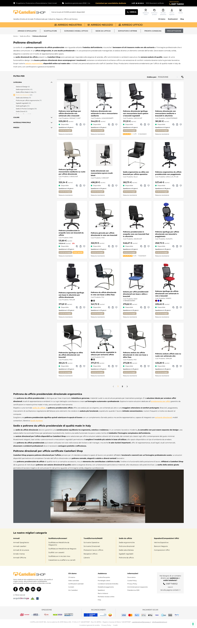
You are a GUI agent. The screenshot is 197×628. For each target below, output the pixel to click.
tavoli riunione (36, 421)
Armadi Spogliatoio (21, 542)
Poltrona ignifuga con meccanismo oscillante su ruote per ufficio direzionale (72, 171)
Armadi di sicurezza (21, 550)
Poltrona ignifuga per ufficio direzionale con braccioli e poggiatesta (167, 234)
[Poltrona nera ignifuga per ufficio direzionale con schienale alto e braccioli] (72, 96)
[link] (113, 386)
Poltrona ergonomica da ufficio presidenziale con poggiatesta (168, 173)
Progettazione (174, 31)
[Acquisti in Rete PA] (21, 598)
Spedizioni (101, 590)
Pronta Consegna (152, 31)
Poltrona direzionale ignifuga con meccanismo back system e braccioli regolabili (135, 113)
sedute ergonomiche (34, 63)
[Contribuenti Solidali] (90, 615)
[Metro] (37, 598)
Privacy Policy (132, 584)
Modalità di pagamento (106, 587)
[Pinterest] (39, 589)
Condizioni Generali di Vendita (108, 584)
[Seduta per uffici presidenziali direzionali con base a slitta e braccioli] (136, 276)
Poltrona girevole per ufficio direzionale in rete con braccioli (104, 234)
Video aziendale (73, 580)
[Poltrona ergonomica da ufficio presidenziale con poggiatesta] (168, 155)
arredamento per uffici (160, 401)
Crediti (115, 625)
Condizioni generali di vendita (89, 625)
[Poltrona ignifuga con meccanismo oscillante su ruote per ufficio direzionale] (72, 155)
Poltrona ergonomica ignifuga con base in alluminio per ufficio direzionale (71, 295)
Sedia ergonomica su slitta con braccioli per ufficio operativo (136, 173)
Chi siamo (161, 19)
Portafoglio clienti (104, 580)
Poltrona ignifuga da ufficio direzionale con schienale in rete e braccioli (167, 293)
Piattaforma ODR (133, 590)
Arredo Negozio (102, 24)
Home (15, 36)
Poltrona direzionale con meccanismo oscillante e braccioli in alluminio (165, 113)
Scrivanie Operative (91, 542)
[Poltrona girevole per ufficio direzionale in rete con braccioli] (104, 216)
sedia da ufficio (39, 408)
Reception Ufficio (90, 554)
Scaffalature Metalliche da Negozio (62, 549)
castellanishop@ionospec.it (141, 622)
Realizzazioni (173, 19)
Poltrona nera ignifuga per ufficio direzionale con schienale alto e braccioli (70, 113)
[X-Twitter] (27, 589)
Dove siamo (131, 577)
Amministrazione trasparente (137, 587)
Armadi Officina (19, 558)
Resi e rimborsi (103, 593)
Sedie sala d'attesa (126, 550)
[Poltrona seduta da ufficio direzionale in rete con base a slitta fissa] (136, 337)
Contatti (71, 587)
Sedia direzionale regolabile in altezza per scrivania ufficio (103, 353)
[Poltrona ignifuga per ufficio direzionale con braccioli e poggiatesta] (168, 216)
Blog (182, 19)
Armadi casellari (19, 546)
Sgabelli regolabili (126, 554)
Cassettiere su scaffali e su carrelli (61, 560)
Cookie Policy (132, 580)
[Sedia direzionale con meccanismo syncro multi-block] (104, 155)
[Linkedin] (33, 589)
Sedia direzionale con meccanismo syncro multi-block (102, 173)
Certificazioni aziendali (75, 584)
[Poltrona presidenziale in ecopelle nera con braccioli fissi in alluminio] (136, 216)
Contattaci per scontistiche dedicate (111, 3)
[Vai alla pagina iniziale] (29, 12)
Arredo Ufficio (132, 24)
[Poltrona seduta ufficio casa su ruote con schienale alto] (168, 337)
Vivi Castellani (73, 590)
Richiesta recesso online (106, 596)
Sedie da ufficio (103, 31)
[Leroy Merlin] (32, 598)
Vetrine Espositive (161, 542)
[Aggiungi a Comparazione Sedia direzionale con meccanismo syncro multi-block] (109, 185)
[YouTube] (21, 589)
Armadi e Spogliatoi (27, 31)
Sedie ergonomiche (127, 542)
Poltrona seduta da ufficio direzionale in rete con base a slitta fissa (135, 355)
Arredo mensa (19, 554)
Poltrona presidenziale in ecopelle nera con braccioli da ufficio (71, 233)
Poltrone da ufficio (126, 558)
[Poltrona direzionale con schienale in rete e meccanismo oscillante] (104, 96)
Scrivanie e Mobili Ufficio (76, 31)
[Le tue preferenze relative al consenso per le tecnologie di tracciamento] (193, 624)
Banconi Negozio (161, 546)
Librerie (87, 558)
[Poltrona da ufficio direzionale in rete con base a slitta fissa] (104, 276)
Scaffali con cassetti (56, 552)
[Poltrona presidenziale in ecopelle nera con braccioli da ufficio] (72, 216)
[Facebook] (15, 589)
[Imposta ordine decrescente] (182, 77)
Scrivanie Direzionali (92, 546)
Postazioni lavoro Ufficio (93, 550)
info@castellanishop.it (159, 622)
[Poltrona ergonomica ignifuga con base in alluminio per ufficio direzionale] (72, 276)
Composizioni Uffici (162, 550)
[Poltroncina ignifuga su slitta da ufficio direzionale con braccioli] (72, 337)
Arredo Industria (70, 24)
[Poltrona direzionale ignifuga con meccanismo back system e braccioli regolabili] (136, 96)
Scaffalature (50, 31)
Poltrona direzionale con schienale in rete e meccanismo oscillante (104, 113)
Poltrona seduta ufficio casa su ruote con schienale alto (168, 355)
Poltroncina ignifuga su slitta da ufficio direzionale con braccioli (71, 355)
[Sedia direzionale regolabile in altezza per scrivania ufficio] (104, 337)
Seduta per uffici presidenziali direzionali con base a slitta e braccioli (135, 294)
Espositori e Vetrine (127, 31)
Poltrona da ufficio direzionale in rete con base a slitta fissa (103, 293)
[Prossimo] (127, 386)
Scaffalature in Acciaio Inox (59, 556)
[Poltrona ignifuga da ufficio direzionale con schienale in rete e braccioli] (168, 276)
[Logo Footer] (35, 574)
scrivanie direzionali (163, 417)
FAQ (99, 600)
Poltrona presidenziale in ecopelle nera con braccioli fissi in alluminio (136, 234)
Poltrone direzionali (127, 546)
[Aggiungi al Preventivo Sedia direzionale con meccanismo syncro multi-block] (113, 185)
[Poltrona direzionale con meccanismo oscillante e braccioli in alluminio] (168, 96)
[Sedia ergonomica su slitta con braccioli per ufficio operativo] (136, 155)
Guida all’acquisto (104, 577)
